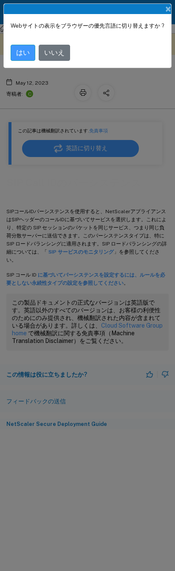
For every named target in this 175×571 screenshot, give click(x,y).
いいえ (54, 53)
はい (23, 53)
